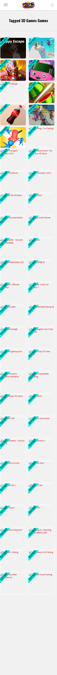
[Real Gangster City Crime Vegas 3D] (41, 338)
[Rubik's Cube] (41, 494)
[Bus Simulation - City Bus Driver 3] (13, 449)
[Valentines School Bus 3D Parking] (41, 70)
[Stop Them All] (13, 137)
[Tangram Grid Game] (41, 427)
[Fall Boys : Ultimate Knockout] (13, 293)
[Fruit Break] (41, 92)
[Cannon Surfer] (13, 316)
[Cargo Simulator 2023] (41, 182)
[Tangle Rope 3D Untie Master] (41, 360)
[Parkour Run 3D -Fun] (41, 48)
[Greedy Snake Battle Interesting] (41, 382)
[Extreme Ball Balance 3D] (13, 271)
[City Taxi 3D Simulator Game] (13, 204)
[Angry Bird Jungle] (13, 338)
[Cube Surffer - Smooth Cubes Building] (13, 249)
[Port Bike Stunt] (41, 472)
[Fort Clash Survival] (13, 472)
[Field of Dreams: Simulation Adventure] (13, 382)
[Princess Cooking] (13, 561)
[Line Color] (41, 516)
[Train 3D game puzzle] (13, 360)
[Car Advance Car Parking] (41, 561)
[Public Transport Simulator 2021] (13, 159)
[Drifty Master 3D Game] (13, 405)
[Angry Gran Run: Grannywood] (13, 583)
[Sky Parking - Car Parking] (41, 137)
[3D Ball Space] (13, 516)
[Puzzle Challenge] (13, 92)
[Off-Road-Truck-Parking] (41, 583)
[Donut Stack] (41, 204)
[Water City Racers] (13, 182)
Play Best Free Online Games (28, 5)
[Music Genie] (41, 405)
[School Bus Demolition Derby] (13, 226)
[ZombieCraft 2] (13, 494)
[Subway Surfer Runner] (41, 226)
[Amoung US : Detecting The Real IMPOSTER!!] (41, 539)
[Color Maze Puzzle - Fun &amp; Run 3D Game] (41, 159)
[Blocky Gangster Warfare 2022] (41, 115)
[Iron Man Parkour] (13, 70)
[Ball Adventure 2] (41, 449)
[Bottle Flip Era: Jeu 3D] (13, 115)
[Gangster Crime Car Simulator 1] (41, 293)
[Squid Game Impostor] (13, 539)
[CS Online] (41, 249)
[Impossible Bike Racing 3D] (41, 316)
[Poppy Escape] (13, 48)
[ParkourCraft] (13, 427)
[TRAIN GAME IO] (41, 271)
